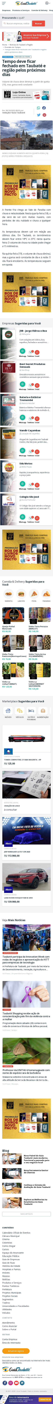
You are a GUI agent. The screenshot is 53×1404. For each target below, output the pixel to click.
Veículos (20, 717)
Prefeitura (7, 1289)
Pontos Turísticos (10, 1286)
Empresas (6, 10)
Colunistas (7, 1242)
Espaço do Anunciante (13, 1252)
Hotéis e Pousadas (31, 718)
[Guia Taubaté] (26, 3)
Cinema (5, 1239)
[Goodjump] (26, 94)
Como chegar (8, 1246)
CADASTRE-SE (45, 1399)
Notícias (6, 1279)
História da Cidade (11, 1266)
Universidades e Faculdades (15, 1306)
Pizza (34, 601)
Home (4, 45)
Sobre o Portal (9, 1329)
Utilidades (7, 1309)
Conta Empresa (9, 1339)
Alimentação (43, 717)
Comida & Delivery (39, 10)
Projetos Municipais (11, 1292)
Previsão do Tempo (13, 47)
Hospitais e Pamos (11, 1269)
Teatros (6, 1302)
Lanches (21, 601)
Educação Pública (10, 1256)
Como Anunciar (9, 1326)
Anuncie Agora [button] (16, 1350)
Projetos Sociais (10, 1296)
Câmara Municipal (10, 1236)
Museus (6, 1276)
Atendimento (8, 1322)
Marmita (8, 601)
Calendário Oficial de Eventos (16, 1232)
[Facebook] (5, 1383)
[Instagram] (10, 1383)
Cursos (5, 1249)
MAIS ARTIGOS (27, 1214)
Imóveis (8, 717)
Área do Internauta (11, 1342)
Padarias (46, 601)
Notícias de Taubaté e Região (21, 45)
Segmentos (7, 1299)
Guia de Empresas (11, 1259)
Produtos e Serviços (21, 10)
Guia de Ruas (8, 1262)
